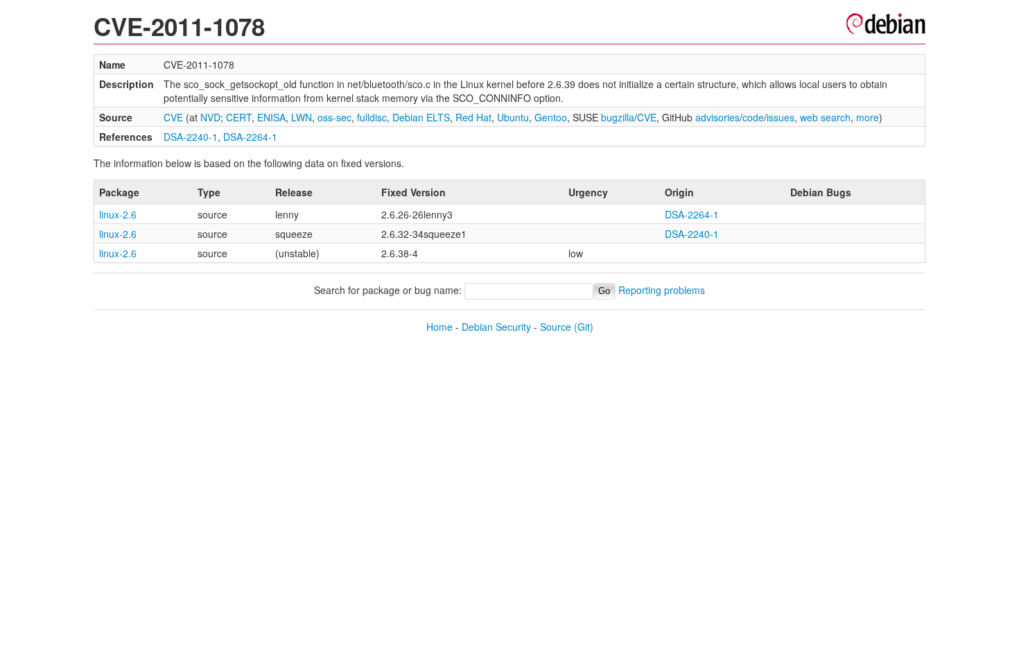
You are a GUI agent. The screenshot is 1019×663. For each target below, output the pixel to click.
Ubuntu (513, 117)
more (867, 117)
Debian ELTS (421, 117)
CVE (173, 117)
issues (780, 117)
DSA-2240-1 (191, 137)
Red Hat (473, 117)
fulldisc (372, 117)
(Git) (583, 327)
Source (555, 327)
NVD (210, 117)
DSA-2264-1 (250, 137)
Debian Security (496, 327)
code (753, 117)
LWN (301, 117)
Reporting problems (661, 290)
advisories (717, 117)
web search (825, 117)
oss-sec (334, 117)
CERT (239, 117)
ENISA (271, 117)
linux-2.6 (118, 214)
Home (439, 327)
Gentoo (550, 117)
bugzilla (617, 117)
